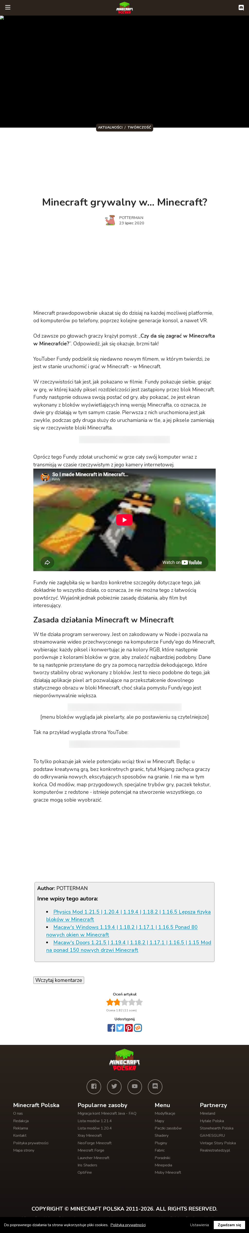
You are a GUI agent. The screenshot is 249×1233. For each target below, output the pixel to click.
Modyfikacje (165, 1113)
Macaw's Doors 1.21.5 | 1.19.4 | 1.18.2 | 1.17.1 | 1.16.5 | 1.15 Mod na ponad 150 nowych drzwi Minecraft (128, 946)
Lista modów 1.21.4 (95, 1121)
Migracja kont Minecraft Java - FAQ (107, 1113)
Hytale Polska (212, 1121)
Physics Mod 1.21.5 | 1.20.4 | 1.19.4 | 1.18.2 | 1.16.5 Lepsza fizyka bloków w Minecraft (128, 916)
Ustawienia (199, 1225)
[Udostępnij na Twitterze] (120, 1028)
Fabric (160, 1150)
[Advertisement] (117, 163)
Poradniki (162, 1158)
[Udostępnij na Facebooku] (111, 1028)
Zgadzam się (229, 1225)
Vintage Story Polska (218, 1143)
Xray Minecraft (90, 1135)
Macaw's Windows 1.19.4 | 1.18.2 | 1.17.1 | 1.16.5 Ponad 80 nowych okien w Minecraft (122, 931)
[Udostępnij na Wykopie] (138, 1028)
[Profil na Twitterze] (114, 1086)
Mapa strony (23, 1150)
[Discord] (155, 1086)
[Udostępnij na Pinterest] (128, 1028)
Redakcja (21, 1121)
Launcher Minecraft (93, 1158)
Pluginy (161, 1143)
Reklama (20, 1128)
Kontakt (20, 1135)
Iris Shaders (87, 1165)
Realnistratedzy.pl (215, 1150)
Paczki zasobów (168, 1128)
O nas (18, 1113)
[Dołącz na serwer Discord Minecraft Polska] (241, 8)
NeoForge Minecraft (95, 1143)
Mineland (207, 1113)
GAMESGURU (212, 1135)
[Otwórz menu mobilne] (8, 8)
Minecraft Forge (91, 1150)
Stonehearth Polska (216, 1128)
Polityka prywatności (30, 1143)
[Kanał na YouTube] (134, 1086)
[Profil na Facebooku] (94, 1086)
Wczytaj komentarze (58, 980)
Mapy (159, 1121)
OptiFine (85, 1172)
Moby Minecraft (168, 1172)
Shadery (162, 1135)
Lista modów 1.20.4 (95, 1128)
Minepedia (163, 1165)
